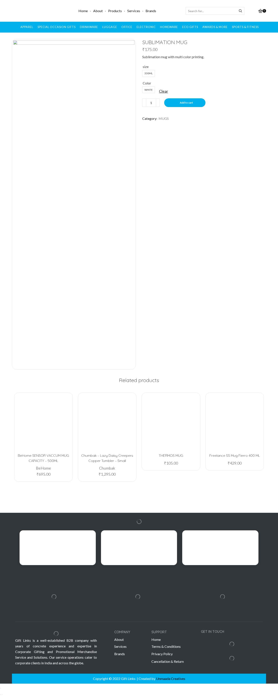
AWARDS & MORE (215, 27)
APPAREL (26, 27)
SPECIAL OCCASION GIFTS (57, 27)
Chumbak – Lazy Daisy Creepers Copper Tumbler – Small (107, 458)
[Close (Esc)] (0, 688)
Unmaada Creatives (170, 678)
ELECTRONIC (146, 27)
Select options (172, 442)
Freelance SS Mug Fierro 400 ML (234, 455)
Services (133, 11)
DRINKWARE (89, 27)
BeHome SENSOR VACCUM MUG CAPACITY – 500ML (43, 458)
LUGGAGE (109, 27)
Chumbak (107, 468)
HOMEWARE (169, 27)
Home (83, 11)
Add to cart (186, 102)
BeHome (43, 468)
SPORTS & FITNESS (245, 27)
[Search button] (240, 11)
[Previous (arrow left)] (0, 694)
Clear (163, 91)
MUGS (164, 118)
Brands (151, 11)
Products (115, 11)
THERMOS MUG (171, 455)
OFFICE (126, 27)
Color (147, 83)
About (98, 11)
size (146, 66)
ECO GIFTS (190, 27)
